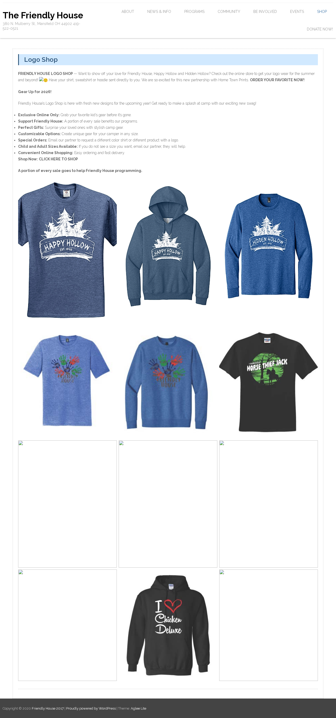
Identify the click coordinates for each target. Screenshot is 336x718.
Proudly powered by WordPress (91, 708)
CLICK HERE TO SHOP (58, 159)
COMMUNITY (229, 11)
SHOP (322, 11)
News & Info (159, 11)
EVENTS (297, 11)
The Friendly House (43, 15)
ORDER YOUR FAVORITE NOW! (277, 80)
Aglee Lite (138, 708)
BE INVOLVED (265, 11)
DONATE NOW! (320, 29)
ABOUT (128, 11)
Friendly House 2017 (48, 708)
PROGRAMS (194, 11)
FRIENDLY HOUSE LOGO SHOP (45, 74)
